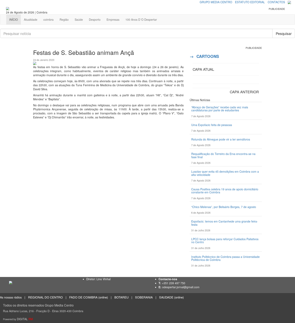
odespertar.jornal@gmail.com (180, 287)
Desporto (95, 19)
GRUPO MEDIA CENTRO (216, 2)
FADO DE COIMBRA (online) (88, 297)
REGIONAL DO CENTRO (45, 297)
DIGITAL (18, 319)
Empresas (113, 19)
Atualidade (30, 19)
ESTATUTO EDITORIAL (250, 2)
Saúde (79, 19)
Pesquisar (284, 33)
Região (64, 19)
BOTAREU (121, 297)
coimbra (48, 19)
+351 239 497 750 (173, 283)
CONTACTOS (276, 2)
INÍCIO (13, 19)
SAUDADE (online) (171, 297)
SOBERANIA (144, 297)
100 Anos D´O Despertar (141, 19)
